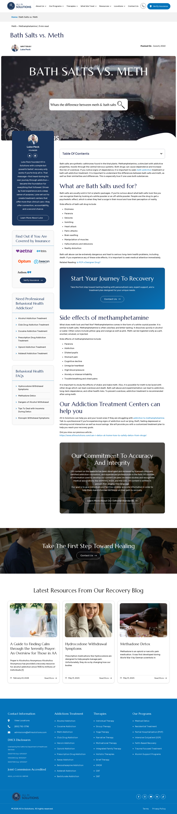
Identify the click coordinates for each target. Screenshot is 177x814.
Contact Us (133, 6)
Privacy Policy (159, 808)
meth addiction (144, 170)
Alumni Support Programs (148, 754)
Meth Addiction (65, 732)
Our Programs (55, 6)
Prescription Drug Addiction (71, 754)
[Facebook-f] (138, 796)
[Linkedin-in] (157, 796)
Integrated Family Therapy (108, 748)
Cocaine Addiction (66, 726)
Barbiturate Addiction (68, 776)
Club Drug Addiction (67, 737)
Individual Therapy (105, 721)
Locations (118, 6)
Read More (49, 678)
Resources (104, 6)
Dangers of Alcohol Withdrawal (33, 402)
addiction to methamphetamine (148, 418)
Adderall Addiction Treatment (32, 353)
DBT (98, 776)
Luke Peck (33, 146)
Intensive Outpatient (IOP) (148, 737)
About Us (40, 6)
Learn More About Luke (31, 218)
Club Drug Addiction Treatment (33, 325)
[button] (112, 153)
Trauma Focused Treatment (148, 748)
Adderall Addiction (66, 771)
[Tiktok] (163, 796)
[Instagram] (144, 796)
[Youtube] (151, 796)
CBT (98, 771)
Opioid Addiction (66, 748)
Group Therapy (103, 726)
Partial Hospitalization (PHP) (149, 732)
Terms (146, 808)
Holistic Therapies (105, 754)
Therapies (71, 6)
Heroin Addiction (65, 743)
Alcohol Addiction (66, 721)
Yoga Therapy (102, 732)
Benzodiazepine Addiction (70, 765)
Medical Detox (142, 721)
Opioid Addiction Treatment (32, 347)
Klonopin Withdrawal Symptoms (33, 418)
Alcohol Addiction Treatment (32, 318)
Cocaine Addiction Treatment (32, 331)
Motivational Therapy (106, 743)
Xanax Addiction (65, 759)
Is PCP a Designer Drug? (88, 262)
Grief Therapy (102, 759)
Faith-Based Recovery (145, 743)
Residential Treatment (146, 726)
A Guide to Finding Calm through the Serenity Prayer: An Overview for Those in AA (33, 648)
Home (14, 17)
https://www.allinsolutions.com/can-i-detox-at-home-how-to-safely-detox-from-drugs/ (103, 435)
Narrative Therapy (104, 737)
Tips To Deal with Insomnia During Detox (31, 410)
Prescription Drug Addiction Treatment (32, 339)
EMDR (99, 765)
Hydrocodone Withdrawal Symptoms (30, 388)
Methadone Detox (27, 395)
